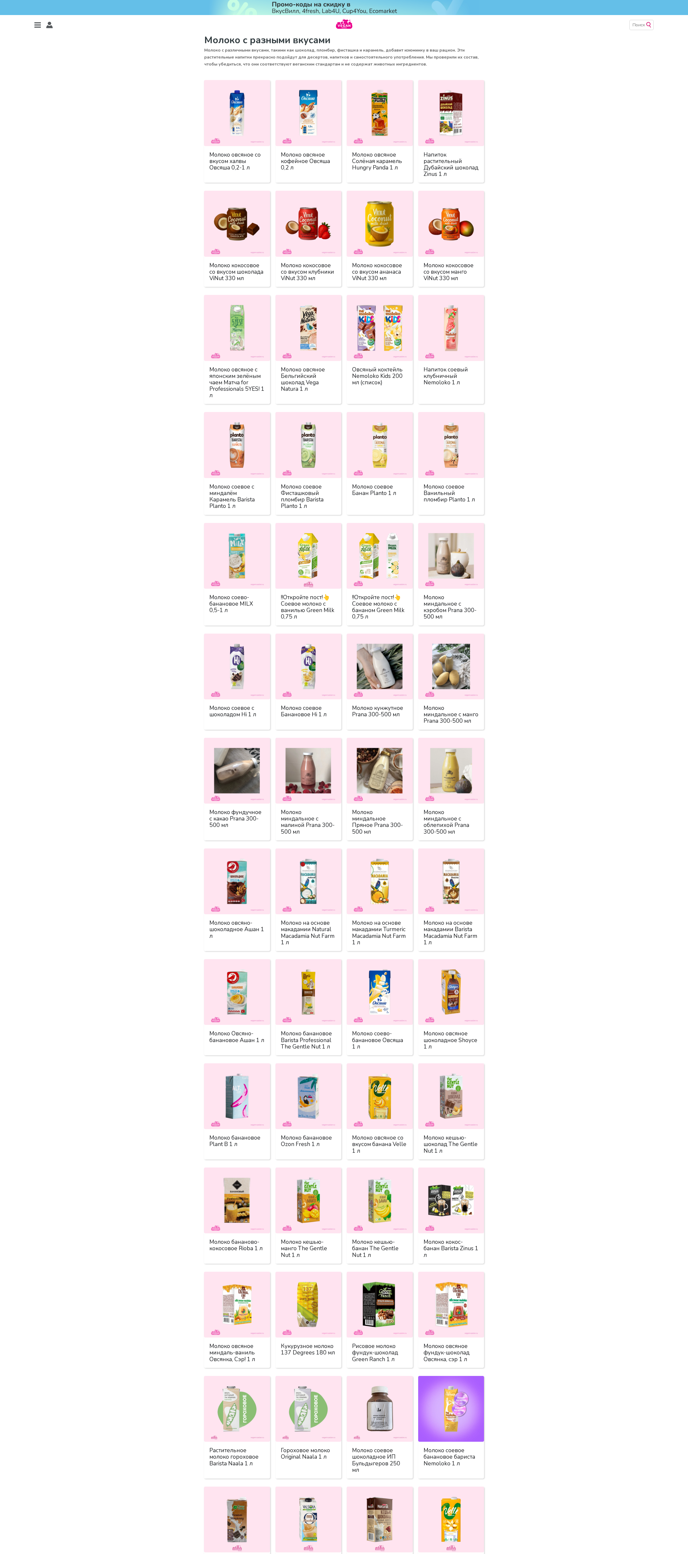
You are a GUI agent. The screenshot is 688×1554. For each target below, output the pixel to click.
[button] (49, 25)
